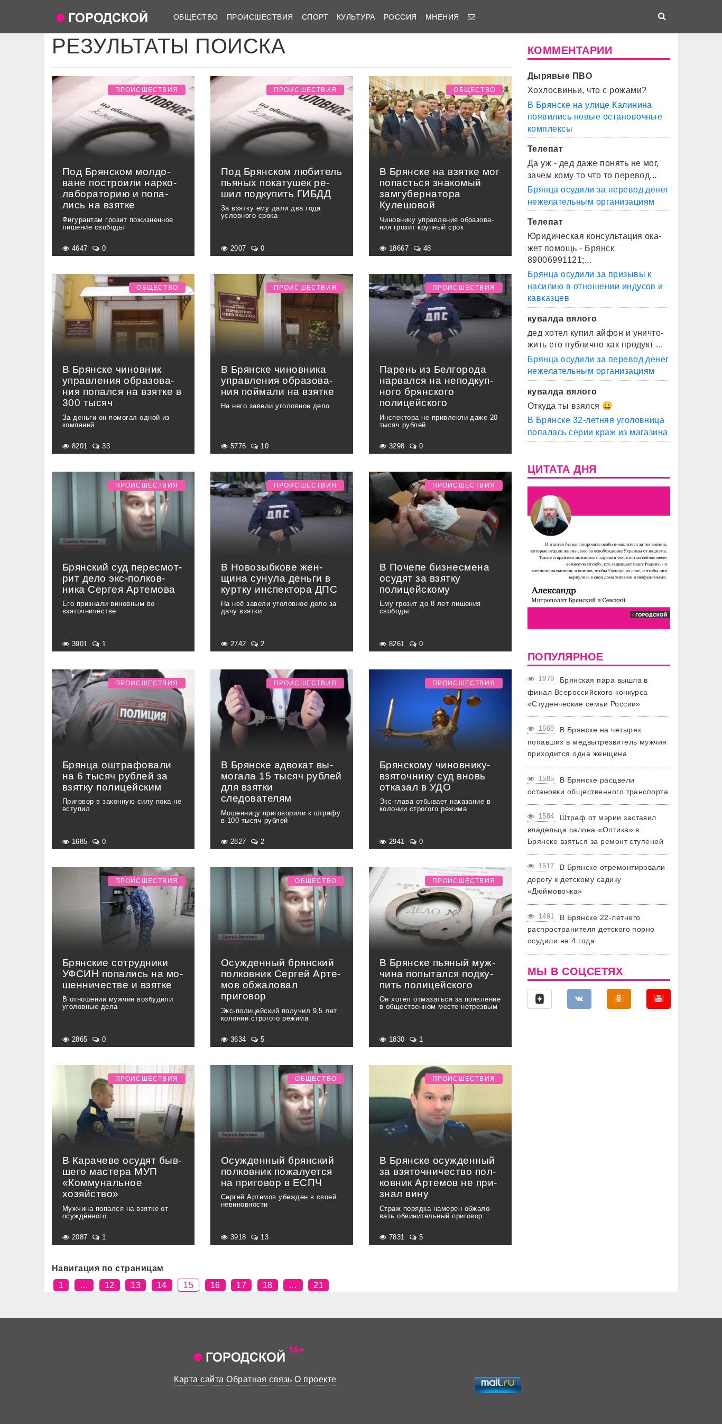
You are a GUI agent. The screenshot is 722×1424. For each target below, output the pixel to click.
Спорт (315, 17)
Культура (356, 17)
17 (241, 1285)
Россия (400, 17)
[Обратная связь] (471, 16)
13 (136, 1285)
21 (318, 1285)
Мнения (442, 17)
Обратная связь (259, 1379)
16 (215, 1285)
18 (268, 1285)
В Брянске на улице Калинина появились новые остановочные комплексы (594, 116)
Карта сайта (199, 1379)
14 (162, 1285)
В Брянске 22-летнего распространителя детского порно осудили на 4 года (591, 929)
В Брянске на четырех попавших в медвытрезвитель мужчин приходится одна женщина (597, 741)
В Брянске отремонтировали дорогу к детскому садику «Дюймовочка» (596, 879)
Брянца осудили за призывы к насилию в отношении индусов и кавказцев (595, 286)
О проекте (315, 1379)
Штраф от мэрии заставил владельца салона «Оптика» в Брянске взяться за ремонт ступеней (595, 829)
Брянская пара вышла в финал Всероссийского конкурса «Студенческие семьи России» (587, 692)
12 (110, 1285)
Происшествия (260, 17)
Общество (195, 17)
